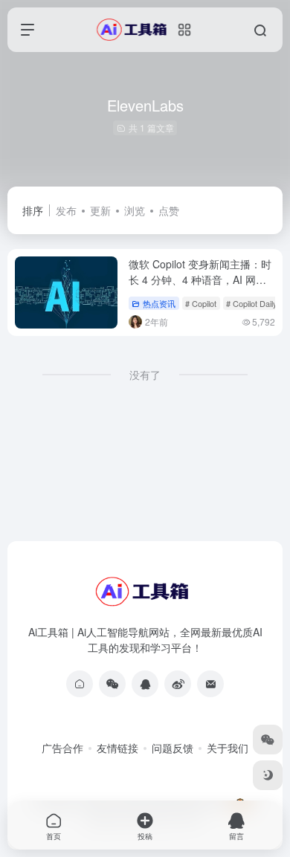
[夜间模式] (268, 775)
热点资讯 (159, 303)
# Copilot (200, 303)
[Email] (210, 683)
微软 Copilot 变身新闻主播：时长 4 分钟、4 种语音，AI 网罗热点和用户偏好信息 (200, 279)
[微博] (177, 683)
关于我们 (227, 747)
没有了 (145, 374)
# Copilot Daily (251, 303)
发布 (66, 210)
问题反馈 (172, 747)
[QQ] (145, 683)
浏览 (134, 210)
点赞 (168, 210)
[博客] (79, 683)
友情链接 (117, 747)
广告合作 (62, 747)
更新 (100, 210)
